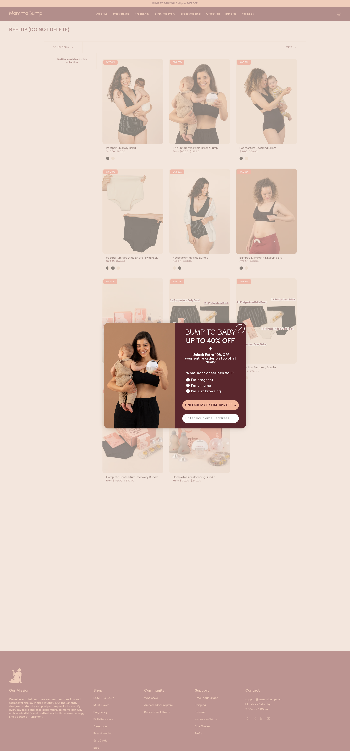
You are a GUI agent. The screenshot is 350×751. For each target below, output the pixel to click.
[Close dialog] (240, 329)
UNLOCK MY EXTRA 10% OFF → (210, 405)
